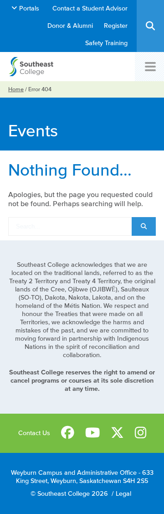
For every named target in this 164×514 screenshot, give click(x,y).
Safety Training (106, 43)
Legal (123, 493)
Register (116, 25)
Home (16, 89)
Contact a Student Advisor (90, 8)
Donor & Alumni (70, 25)
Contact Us (34, 433)
